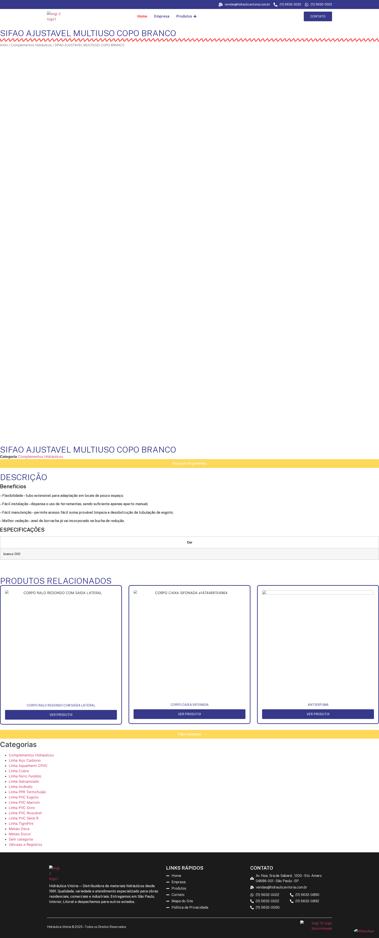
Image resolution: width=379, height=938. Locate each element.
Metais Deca (19, 829)
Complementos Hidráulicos (31, 45)
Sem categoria (21, 839)
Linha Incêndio (21, 786)
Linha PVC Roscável (25, 813)
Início (4, 45)
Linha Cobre (19, 771)
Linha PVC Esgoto (24, 797)
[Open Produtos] (195, 16)
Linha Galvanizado (24, 781)
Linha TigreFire (21, 823)
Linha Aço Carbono (25, 760)
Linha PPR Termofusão (27, 792)
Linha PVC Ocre (22, 807)
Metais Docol (20, 834)
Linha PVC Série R (23, 818)
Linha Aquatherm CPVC (28, 765)
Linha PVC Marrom (24, 802)
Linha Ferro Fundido (25, 776)
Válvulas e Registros (25, 844)
